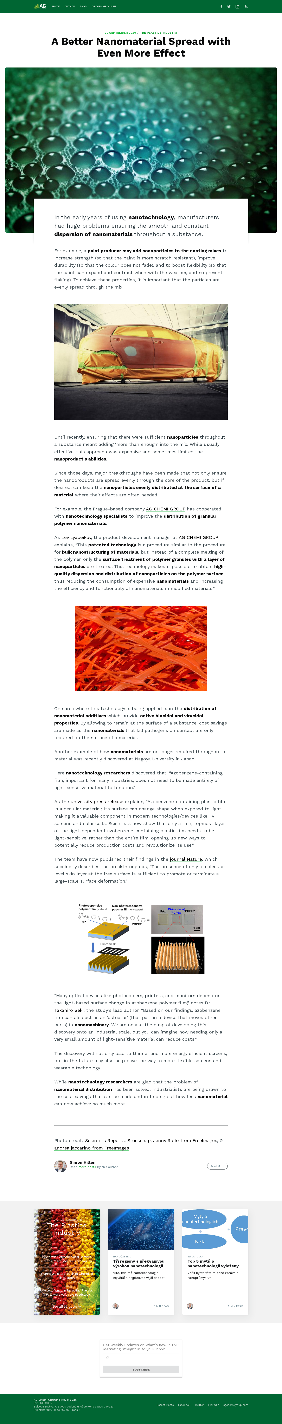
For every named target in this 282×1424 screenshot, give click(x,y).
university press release (97, 801)
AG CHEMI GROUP (165, 508)
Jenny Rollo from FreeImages (185, 1140)
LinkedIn (213, 1404)
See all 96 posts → (66, 1306)
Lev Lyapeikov (76, 537)
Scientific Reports (105, 1140)
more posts (87, 1167)
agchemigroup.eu (104, 6)
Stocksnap (139, 1140)
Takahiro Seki (69, 1010)
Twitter (199, 1404)
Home (56, 6)
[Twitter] (229, 7)
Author (70, 6)
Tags (83, 6)
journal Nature (186, 859)
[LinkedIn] (238, 7)
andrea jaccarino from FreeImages (91, 1148)
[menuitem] (56, 6)
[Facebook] (221, 6)
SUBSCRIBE (141, 1369)
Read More (217, 1166)
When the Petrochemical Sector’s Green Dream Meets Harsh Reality (66, 1259)
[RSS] (246, 6)
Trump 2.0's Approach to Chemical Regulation (66, 1276)
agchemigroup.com (235, 1404)
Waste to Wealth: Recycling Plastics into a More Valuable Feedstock (67, 1292)
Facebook (184, 1404)
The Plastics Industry (158, 32)
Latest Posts (165, 1404)
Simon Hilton (83, 1162)
